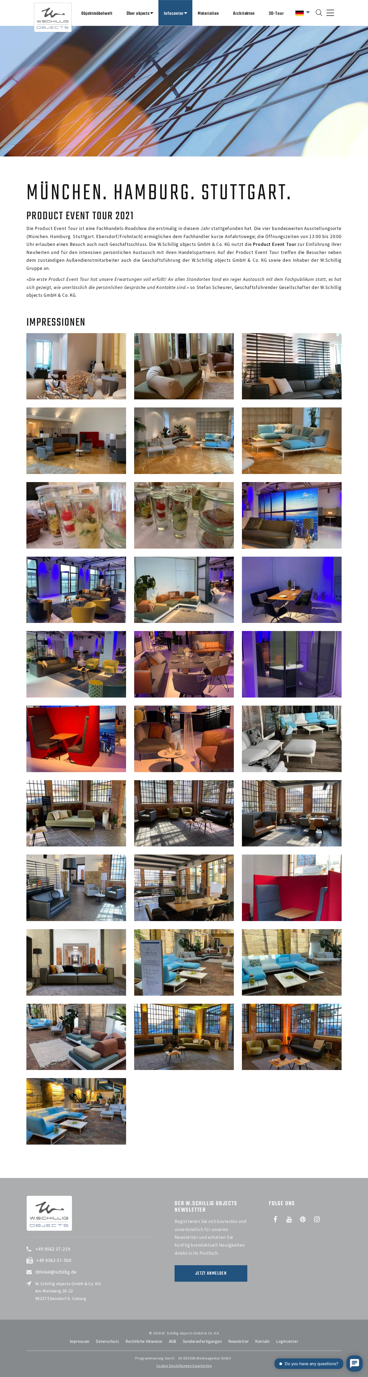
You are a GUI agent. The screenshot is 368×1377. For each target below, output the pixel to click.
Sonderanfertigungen (202, 1341)
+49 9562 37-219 (52, 1249)
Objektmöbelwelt (97, 13)
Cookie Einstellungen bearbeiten (184, 1365)
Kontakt (262, 1341)
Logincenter (287, 1341)
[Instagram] (317, 1219)
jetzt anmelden (211, 1273)
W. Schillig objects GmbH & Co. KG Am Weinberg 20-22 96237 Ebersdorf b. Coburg (68, 1291)
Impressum (79, 1341)
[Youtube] (289, 1219)
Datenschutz (107, 1341)
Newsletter (238, 1341)
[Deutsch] (302, 12)
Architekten (244, 13)
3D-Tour (276, 13)
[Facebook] (275, 1219)
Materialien (208, 13)
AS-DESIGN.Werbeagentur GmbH (204, 1358)
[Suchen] (319, 12)
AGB (172, 1341)
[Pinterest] (303, 1219)
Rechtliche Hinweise (144, 1341)
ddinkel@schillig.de (56, 1272)
